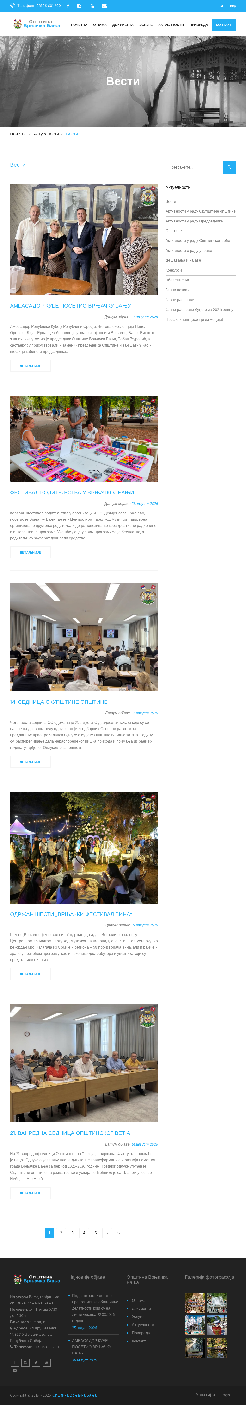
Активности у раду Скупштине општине (201, 212)
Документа (123, 25)
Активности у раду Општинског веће (198, 241)
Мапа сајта (205, 1395)
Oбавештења (177, 280)
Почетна (79, 25)
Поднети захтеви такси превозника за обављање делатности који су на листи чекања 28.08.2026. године (95, 1308)
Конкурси (174, 270)
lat (221, 6)
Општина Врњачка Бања (74, 1395)
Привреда (199, 25)
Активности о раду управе (189, 251)
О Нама (100, 25)
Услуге (146, 25)
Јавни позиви (178, 290)
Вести (171, 202)
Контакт (224, 25)
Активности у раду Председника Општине (194, 226)
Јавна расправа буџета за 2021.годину (199, 310)
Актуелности (171, 25)
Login (225, 1395)
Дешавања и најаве (183, 261)
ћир (233, 6)
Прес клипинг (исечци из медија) (194, 320)
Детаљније (30, 366)
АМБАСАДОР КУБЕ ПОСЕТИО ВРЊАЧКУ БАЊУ (91, 1347)
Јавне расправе (180, 300)
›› (118, 1233)
